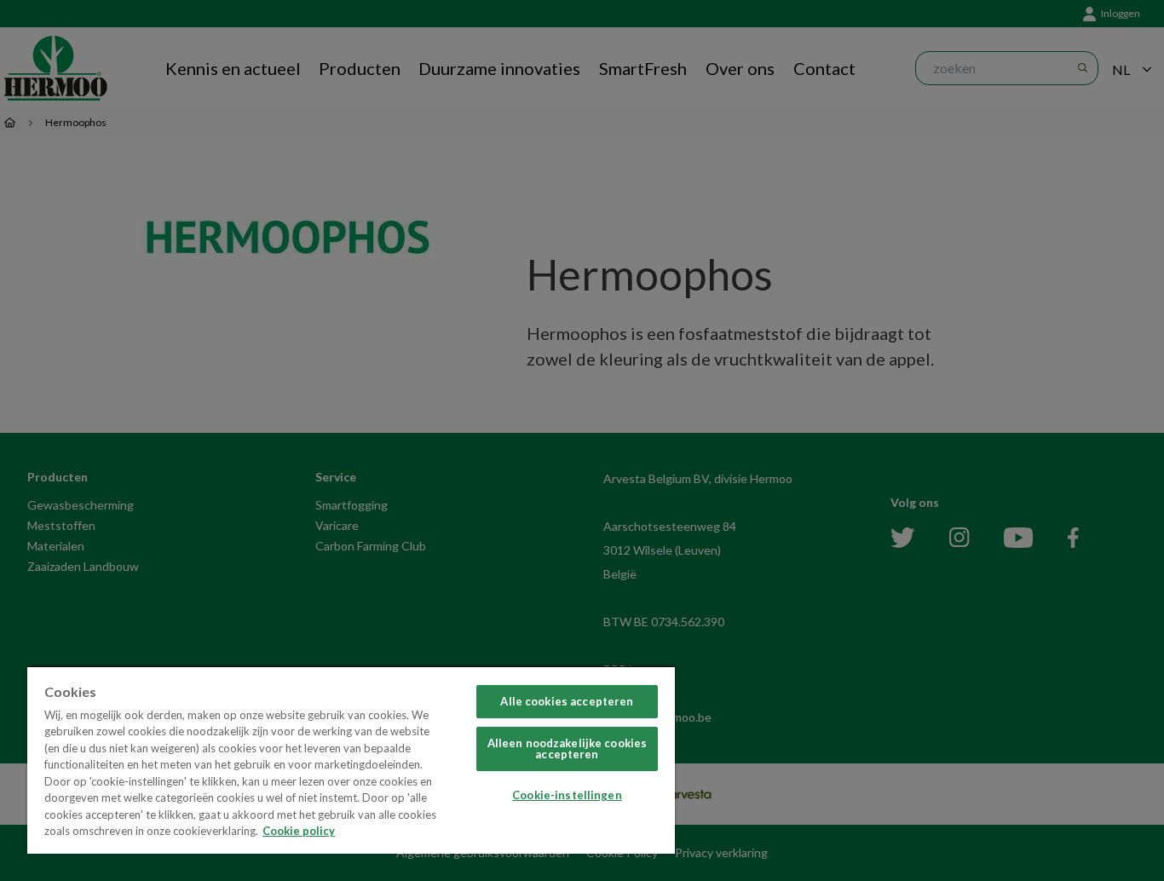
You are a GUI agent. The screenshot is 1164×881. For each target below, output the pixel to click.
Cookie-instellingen (566, 795)
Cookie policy (298, 831)
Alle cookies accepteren (566, 701)
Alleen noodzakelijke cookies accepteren (567, 748)
